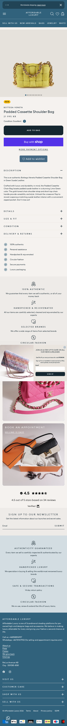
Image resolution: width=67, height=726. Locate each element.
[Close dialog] (65, 347)
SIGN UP (50, 374)
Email (37, 365)
